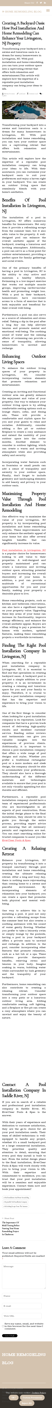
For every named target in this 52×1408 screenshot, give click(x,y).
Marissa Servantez (9, 94)
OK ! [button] (14, 1397)
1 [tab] (23, 115)
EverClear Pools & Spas (16, 840)
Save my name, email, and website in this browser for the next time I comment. (24, 1326)
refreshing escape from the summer (16, 1206)
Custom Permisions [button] (32, 1397)
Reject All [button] (27, 1403)
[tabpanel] (24, 110)
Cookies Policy (38, 1392)
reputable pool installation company (16, 1202)
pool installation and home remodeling (17, 1198)
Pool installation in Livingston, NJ (24, 550)
